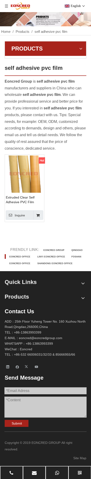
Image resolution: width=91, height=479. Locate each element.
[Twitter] (27, 366)
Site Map (79, 458)
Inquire (20, 215)
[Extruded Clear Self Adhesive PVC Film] (24, 174)
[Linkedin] (8, 366)
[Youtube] (36, 366)
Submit (17, 423)
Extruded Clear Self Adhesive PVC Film (20, 200)
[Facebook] (17, 366)
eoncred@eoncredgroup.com (40, 338)
